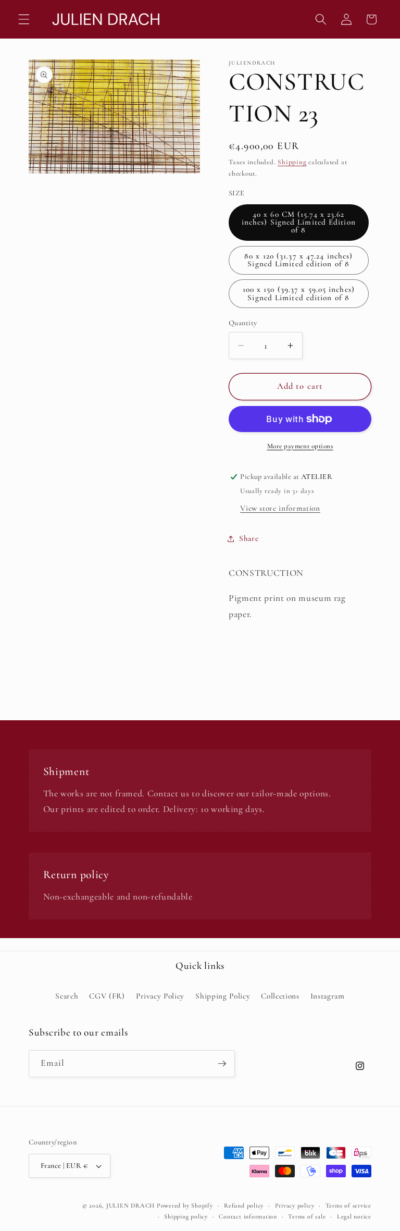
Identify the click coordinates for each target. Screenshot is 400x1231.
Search (66, 996)
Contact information (248, 1216)
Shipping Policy (222, 996)
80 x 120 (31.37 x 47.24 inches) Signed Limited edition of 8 (298, 259)
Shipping (292, 162)
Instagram (327, 996)
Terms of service (348, 1205)
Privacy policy (295, 1205)
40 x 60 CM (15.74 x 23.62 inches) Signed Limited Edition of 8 (299, 222)
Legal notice (354, 1216)
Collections (280, 996)
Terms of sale (307, 1216)
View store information (280, 508)
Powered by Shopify (185, 1205)
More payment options (300, 446)
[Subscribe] (221, 1063)
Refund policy (244, 1205)
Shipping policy (186, 1216)
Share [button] (248, 538)
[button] (23, 19)
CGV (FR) (106, 996)
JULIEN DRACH (130, 1205)
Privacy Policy (160, 996)
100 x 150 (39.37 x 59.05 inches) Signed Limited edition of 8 (299, 293)
